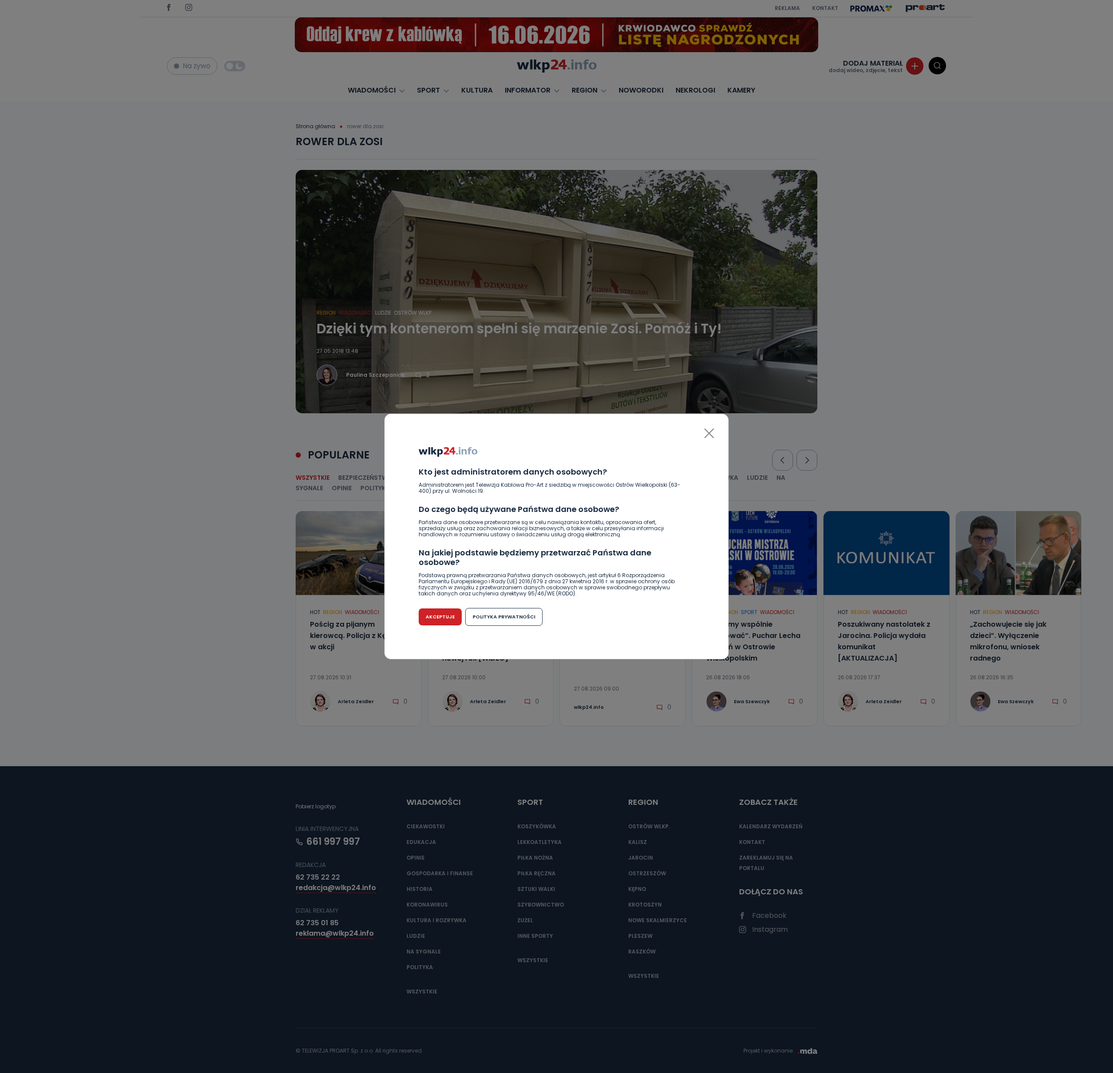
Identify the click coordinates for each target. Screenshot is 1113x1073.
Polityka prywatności (504, 616)
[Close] (709, 433)
